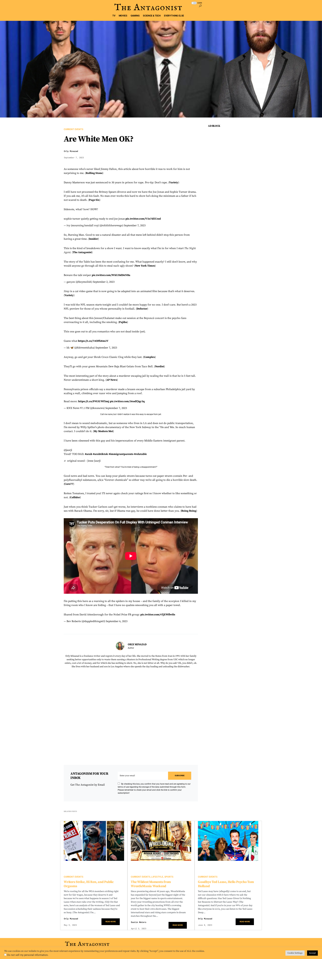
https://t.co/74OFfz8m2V (93, 341)
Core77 (69, 484)
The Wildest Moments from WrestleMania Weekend (151, 884)
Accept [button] (312, 953)
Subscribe (179, 776)
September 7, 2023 (135, 225)
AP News (111, 380)
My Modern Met (103, 431)
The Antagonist (82, 252)
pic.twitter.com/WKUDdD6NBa (111, 275)
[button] (200, 2)
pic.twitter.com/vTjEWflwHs (157, 614)
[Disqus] (131, 714)
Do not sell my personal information (27, 954)
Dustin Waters (138, 922)
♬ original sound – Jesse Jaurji (82, 460)
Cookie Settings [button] (295, 953)
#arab (88, 454)
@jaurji (68, 450)
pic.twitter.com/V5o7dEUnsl (143, 218)
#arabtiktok (100, 454)
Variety (173, 182)
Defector (142, 308)
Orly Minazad (71, 151)
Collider (75, 497)
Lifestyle (157, 876)
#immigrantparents (121, 454)
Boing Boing (188, 510)
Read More (110, 922)
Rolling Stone (94, 173)
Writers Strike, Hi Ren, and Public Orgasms (89, 884)
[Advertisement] (233, 193)
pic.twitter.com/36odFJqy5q (127, 401)
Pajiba (123, 322)
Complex (149, 357)
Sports (168, 876)
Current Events (73, 129)
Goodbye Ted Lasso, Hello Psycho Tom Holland (226, 884)
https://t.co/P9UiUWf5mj (93, 401)
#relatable (140, 454)
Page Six (94, 200)
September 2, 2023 (104, 282)
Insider (93, 239)
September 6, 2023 (116, 621)
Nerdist (159, 366)
